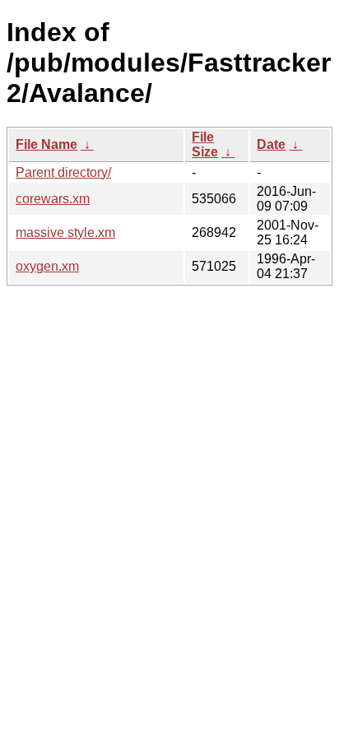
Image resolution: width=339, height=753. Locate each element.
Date (271, 144)
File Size (205, 144)
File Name (46, 144)
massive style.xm (65, 232)
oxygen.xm (47, 266)
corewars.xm (53, 199)
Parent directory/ (63, 172)
